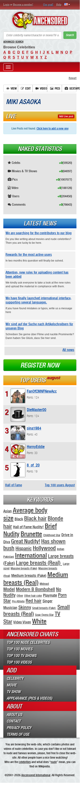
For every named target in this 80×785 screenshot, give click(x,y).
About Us (14, 714)
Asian (7, 511)
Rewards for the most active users (29, 255)
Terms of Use (18, 734)
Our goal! (48, 4)
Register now (39, 365)
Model (9, 589)
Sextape (72, 88)
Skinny (24, 607)
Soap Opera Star (44, 615)
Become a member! (23, 4)
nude (54, 762)
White (39, 621)
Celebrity (15, 678)
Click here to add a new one (52, 128)
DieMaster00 (36, 409)
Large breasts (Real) (39, 562)
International (31, 555)
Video (43, 88)
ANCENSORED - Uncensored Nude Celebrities (39, 20)
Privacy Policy (19, 727)
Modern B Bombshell (35, 589)
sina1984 (34, 428)
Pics (57, 88)
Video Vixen (22, 622)
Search (70, 35)
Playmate (50, 595)
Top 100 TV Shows (21, 655)
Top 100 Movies (19, 649)
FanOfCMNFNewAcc (42, 391)
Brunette (31, 534)
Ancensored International (35, 775)
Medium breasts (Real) (35, 578)
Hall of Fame (13, 485)
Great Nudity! (25, 541)
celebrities (25, 762)
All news (68, 350)
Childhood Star (51, 535)
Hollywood (44, 548)
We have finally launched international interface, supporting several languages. (38, 300)
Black (19, 519)
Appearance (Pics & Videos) (29, 698)
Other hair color (33, 595)
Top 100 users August (60, 485)
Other (20, 595)
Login (6, 4)
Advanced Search (13, 41)
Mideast (44, 584)
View (14, 88)
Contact (14, 721)
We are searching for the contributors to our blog (39, 233)
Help (58, 4)
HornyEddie (36, 446)
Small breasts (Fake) (44, 608)
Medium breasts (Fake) (28, 575)
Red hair (33, 601)
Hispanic (24, 548)
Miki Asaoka (23, 102)
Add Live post (66, 116)
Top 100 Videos (19, 662)
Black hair (35, 518)
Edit (28, 88)
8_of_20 (33, 465)
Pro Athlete (18, 601)
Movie (12, 685)
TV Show (14, 691)
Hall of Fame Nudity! (28, 527)
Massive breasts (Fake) (24, 568)
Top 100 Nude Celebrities (28, 642)
